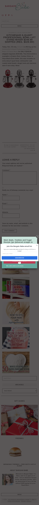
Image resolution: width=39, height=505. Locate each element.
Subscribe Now (19, 258)
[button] (19, 246)
